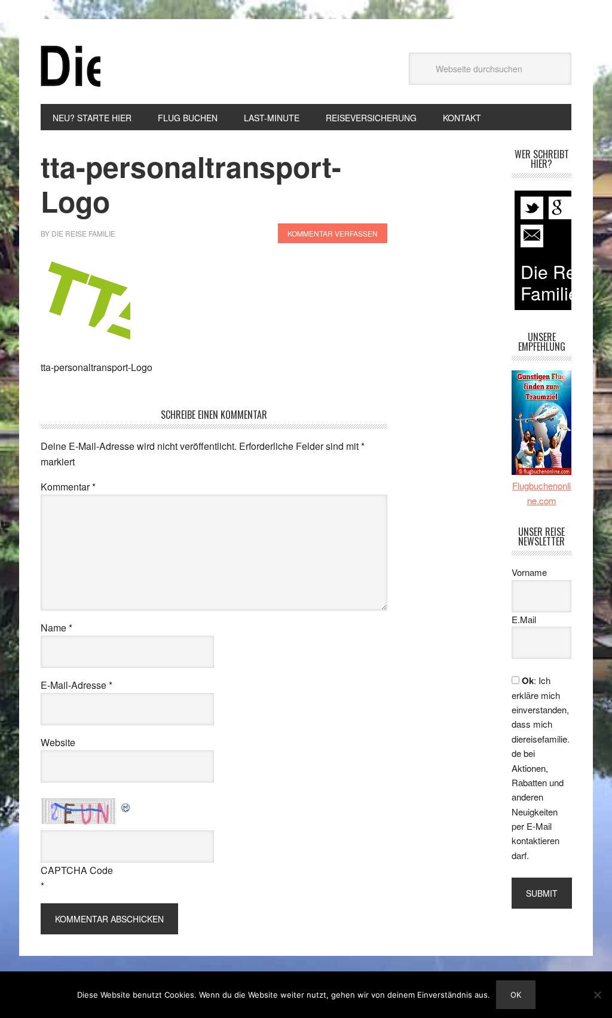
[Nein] (597, 995)
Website (58, 742)
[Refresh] (126, 805)
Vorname (529, 572)
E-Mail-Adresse (76, 685)
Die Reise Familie (70, 67)
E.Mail (524, 619)
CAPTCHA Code (77, 870)
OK (515, 994)
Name (56, 627)
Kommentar (68, 486)
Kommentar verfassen (332, 233)
